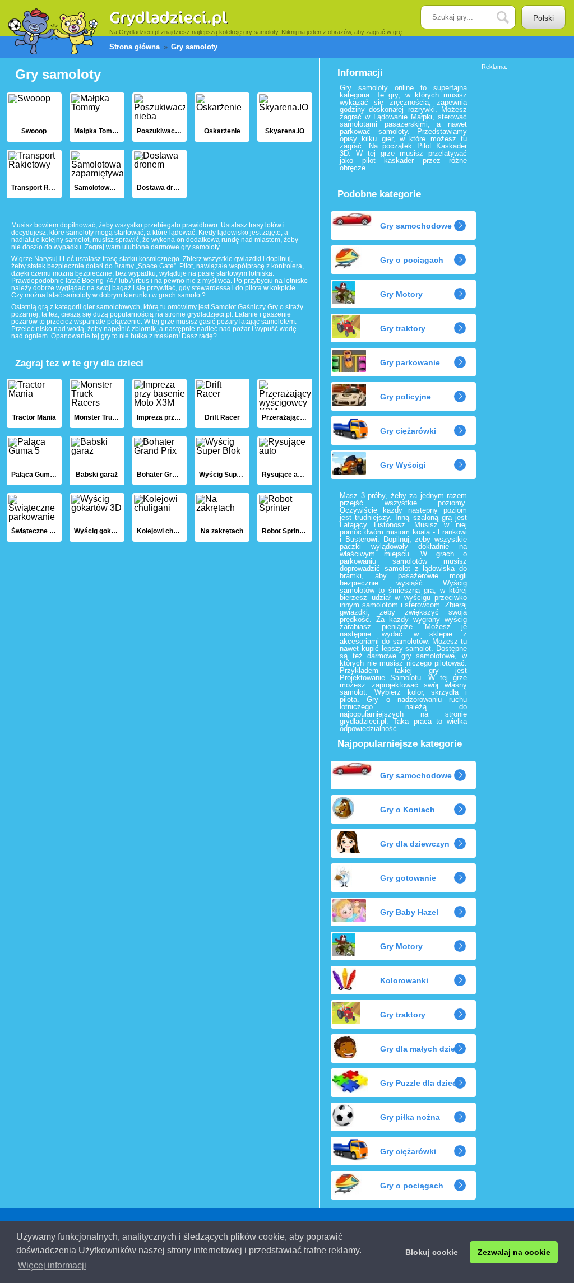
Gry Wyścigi (403, 465)
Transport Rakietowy (34, 174)
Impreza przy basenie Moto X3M (159, 403)
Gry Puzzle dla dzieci (419, 1083)
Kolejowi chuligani (159, 517)
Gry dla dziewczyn (415, 843)
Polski (543, 17)
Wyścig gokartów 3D (97, 517)
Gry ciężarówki (408, 430)
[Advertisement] (526, 238)
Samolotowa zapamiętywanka (97, 174)
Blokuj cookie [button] (431, 1252)
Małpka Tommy (97, 117)
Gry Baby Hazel (409, 912)
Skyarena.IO (284, 117)
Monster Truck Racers (97, 403)
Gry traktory (402, 328)
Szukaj (511, 17)
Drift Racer (222, 403)
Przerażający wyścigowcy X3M (284, 403)
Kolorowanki (404, 980)
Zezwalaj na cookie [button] (514, 1252)
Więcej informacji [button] (52, 1265)
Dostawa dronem (159, 174)
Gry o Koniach (407, 809)
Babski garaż (97, 460)
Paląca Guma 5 (34, 460)
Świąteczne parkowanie (34, 517)
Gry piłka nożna (410, 1117)
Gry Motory (401, 294)
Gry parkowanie (410, 362)
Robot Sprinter (284, 517)
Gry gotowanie (408, 877)
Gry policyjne (405, 396)
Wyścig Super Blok (222, 460)
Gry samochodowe (416, 225)
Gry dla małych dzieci (421, 1048)
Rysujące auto (284, 460)
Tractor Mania (34, 403)
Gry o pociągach (411, 259)
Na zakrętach (222, 517)
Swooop (34, 117)
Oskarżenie (222, 117)
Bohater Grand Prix (159, 460)
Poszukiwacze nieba (159, 117)
